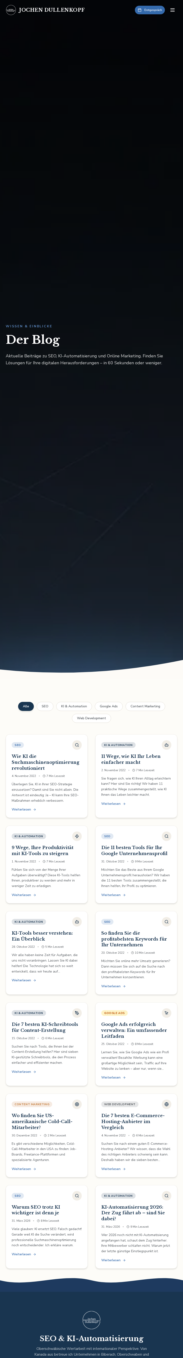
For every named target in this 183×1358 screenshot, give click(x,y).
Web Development (91, 718)
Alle (26, 706)
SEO (45, 706)
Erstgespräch (153, 10)
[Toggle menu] (172, 10)
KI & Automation (74, 706)
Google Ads (109, 706)
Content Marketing (145, 706)
